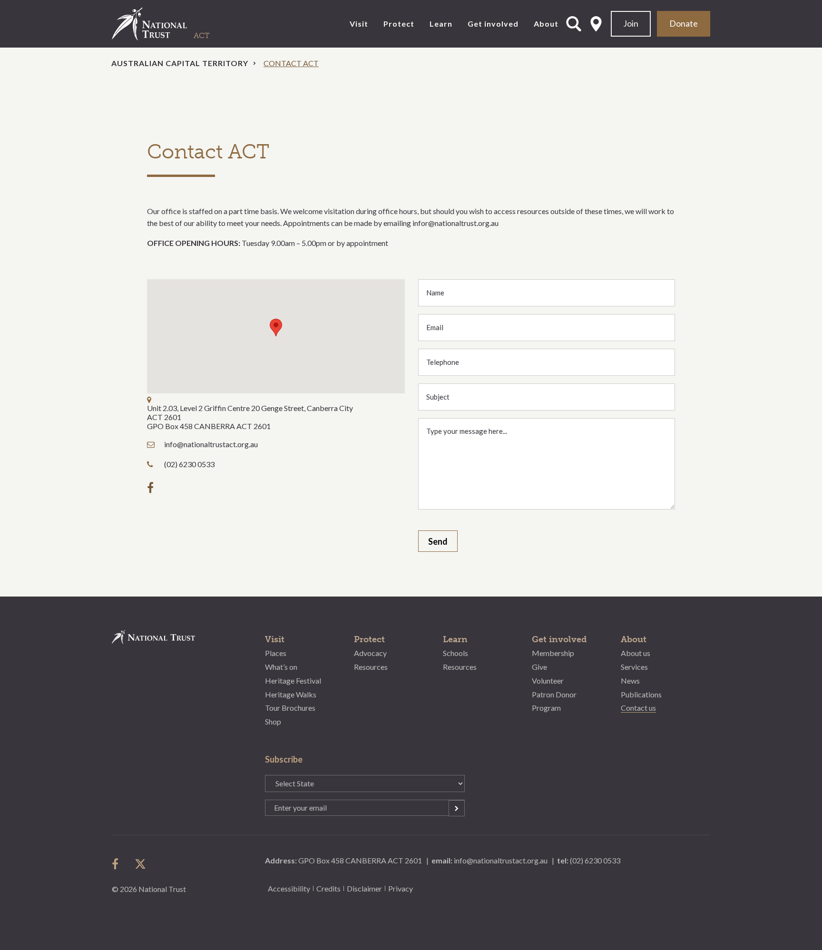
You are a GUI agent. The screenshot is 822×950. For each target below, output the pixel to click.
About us (635, 652)
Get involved (493, 23)
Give (539, 666)
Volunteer (548, 680)
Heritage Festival (293, 680)
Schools (455, 652)
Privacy (400, 888)
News (630, 680)
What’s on (281, 666)
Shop (273, 721)
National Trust (169, 23)
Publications (641, 694)
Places (275, 652)
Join (630, 23)
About (546, 23)
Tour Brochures (290, 707)
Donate (683, 23)
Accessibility (289, 888)
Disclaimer (364, 888)
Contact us (638, 707)
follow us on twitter (140, 864)
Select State (596, 23)
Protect (398, 23)
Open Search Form (573, 23)
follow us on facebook (117, 864)
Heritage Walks (290, 694)
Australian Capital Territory (179, 63)
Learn (441, 23)
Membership (553, 652)
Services (634, 666)
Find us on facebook (152, 487)
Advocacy (370, 652)
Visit (359, 23)
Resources (371, 666)
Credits (328, 888)
